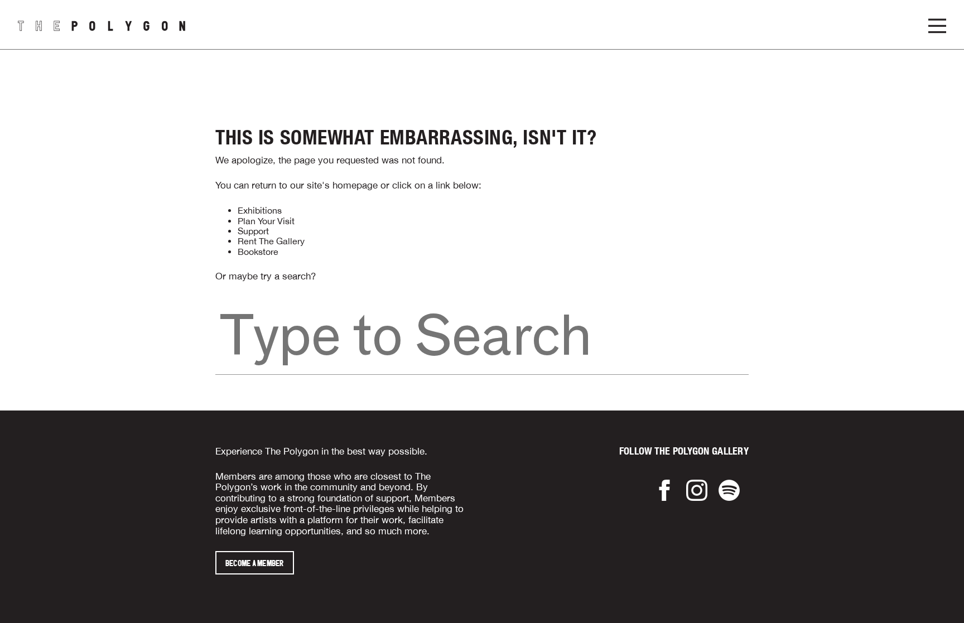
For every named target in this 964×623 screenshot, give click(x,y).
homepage (355, 185)
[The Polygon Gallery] (101, 24)
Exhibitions (260, 210)
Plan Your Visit (266, 221)
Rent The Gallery (271, 241)
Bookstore (258, 252)
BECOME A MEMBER (254, 563)
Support (253, 231)
